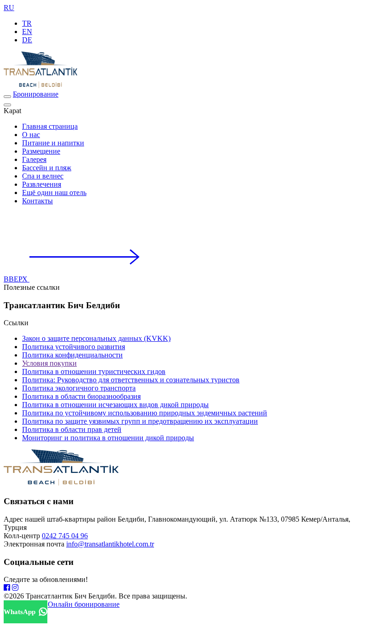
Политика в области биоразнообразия (81, 396)
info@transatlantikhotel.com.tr (110, 544)
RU (9, 8)
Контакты (37, 201)
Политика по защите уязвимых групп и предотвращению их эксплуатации (140, 421)
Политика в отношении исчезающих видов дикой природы (115, 404)
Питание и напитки (53, 143)
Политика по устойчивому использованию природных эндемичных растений (144, 413)
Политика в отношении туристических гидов (94, 371)
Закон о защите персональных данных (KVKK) (96, 338)
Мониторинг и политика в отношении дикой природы (108, 438)
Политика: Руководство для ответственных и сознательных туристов (131, 380)
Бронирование (35, 94)
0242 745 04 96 (65, 536)
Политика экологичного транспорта (79, 388)
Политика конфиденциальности (72, 355)
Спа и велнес (42, 176)
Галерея (34, 159)
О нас (31, 134)
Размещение (41, 151)
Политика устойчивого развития (73, 347)
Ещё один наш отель (54, 192)
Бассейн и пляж (46, 168)
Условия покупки (49, 363)
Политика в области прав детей (71, 429)
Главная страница (50, 126)
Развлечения (41, 184)
